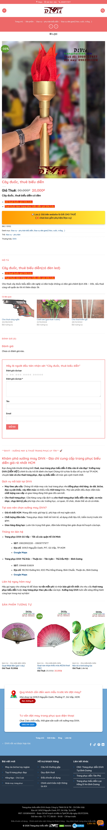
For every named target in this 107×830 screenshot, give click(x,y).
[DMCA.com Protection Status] (65, 826)
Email (8, 413)
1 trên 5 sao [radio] (6, 374)
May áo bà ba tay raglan (17, 767)
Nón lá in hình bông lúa (82, 665)
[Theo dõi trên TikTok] (94, 744)
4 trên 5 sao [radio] (26, 374)
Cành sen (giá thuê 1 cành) (48, 319)
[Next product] (51, 26)
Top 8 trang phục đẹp (16, 772)
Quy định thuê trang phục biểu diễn (81, 821)
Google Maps (20, 552)
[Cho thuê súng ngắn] (18, 309)
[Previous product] (56, 26)
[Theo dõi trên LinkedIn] (103, 744)
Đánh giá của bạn (14, 370)
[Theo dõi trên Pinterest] (98, 744)
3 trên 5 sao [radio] (18, 374)
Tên (7, 401)
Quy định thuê (48, 772)
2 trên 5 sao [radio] (11, 374)
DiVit (15, 239)
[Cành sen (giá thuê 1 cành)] (53, 309)
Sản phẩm (30, 22)
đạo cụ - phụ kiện (13, 235)
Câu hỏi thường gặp (50, 767)
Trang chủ (19, 22)
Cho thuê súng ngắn (10, 319)
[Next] (105, 643)
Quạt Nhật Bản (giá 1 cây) (13, 665)
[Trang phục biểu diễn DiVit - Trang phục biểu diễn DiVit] (53, 10)
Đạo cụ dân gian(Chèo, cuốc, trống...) (76, 22)
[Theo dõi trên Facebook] (90, 744)
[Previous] (2, 643)
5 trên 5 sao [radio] (37, 374)
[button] (4, 10)
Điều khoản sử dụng (50, 777)
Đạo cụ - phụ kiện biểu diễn (47, 22)
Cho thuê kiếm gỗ (79, 319)
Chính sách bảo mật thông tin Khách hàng (47, 821)
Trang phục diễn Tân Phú (89, 775)
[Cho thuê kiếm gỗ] (88, 309)
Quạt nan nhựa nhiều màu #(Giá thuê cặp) (53, 666)
